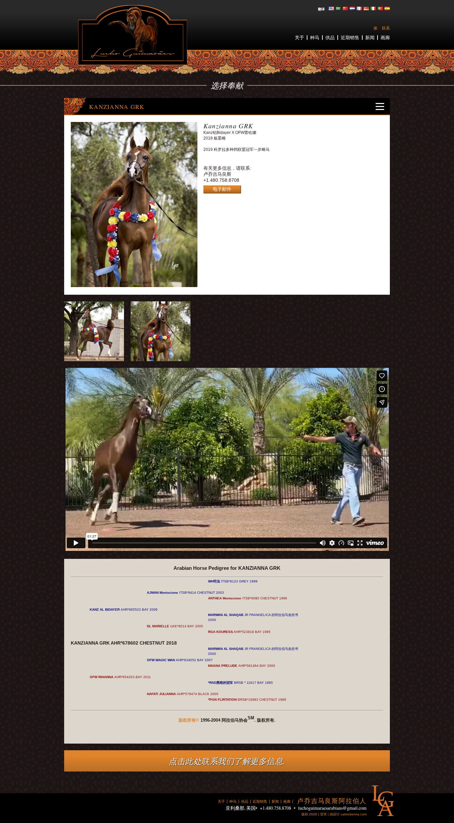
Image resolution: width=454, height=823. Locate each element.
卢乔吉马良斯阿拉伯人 (132, 35)
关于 (299, 37)
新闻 (370, 37)
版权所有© (188, 720)
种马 (314, 37)
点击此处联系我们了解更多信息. (227, 761)
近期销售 (350, 37)
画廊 (385, 37)
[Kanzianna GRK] (134, 285)
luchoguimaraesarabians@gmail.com (332, 808)
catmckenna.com (354, 814)
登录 (323, 814)
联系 (386, 28)
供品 (330, 37)
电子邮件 (222, 189)
